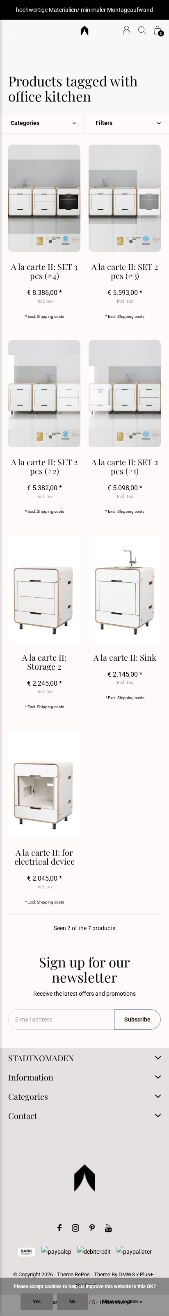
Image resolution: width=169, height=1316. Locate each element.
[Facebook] (59, 1228)
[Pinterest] (92, 1228)
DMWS (127, 1274)
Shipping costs (50, 316)
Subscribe (137, 1019)
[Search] (142, 30)
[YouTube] (108, 1228)
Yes (37, 1302)
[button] (15, 30)
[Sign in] (126, 30)
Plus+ (146, 1274)
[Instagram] (75, 1228)
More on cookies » (122, 1302)
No (72, 1302)
